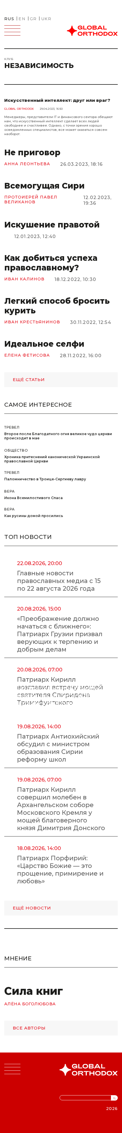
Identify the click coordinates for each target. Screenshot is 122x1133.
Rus (9, 18)
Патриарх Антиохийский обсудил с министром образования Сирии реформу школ (58, 748)
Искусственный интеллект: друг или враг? (57, 100)
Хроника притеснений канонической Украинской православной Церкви (52, 459)
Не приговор (32, 152)
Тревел (12, 427)
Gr (33, 18)
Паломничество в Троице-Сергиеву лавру (45, 479)
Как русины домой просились (33, 516)
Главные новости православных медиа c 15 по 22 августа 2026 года (59, 580)
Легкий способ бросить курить (57, 305)
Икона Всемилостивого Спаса (33, 498)
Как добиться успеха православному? (50, 262)
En (22, 18)
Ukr (46, 18)
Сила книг (33, 991)
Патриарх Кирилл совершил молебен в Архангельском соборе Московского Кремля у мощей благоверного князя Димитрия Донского (61, 809)
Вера (9, 491)
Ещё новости (32, 908)
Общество (16, 450)
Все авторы (29, 1028)
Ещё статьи (29, 379)
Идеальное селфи (44, 344)
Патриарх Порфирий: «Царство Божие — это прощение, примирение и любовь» (60, 869)
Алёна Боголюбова (30, 1004)
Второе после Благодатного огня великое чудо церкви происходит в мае (58, 436)
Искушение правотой (52, 225)
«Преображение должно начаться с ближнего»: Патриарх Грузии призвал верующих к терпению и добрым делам (59, 634)
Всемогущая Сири (44, 186)
